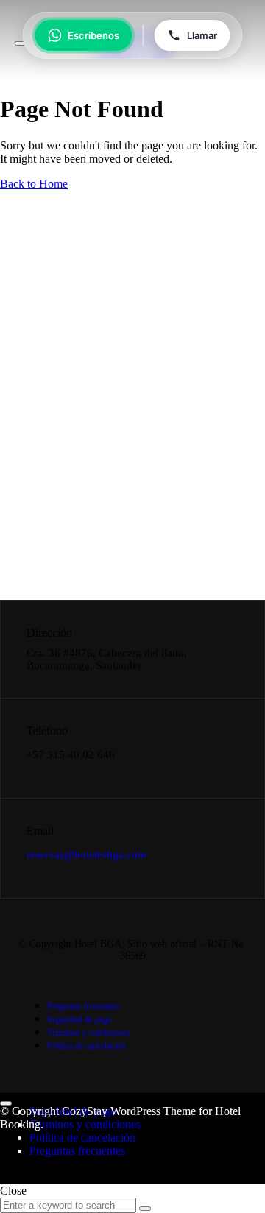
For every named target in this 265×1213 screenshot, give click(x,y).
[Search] (145, 1208)
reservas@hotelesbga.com (86, 854)
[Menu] (20, 43)
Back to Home (34, 183)
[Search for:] (69, 1204)
